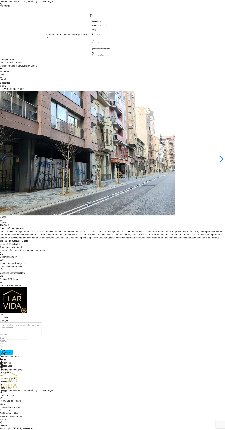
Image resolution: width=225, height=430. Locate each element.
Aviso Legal (5, 410)
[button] (89, 36)
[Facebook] (112, 359)
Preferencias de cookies (11, 416)
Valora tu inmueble (65, 35)
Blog (76, 35)
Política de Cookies (9, 413)
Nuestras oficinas (99, 55)
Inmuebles (51, 35)
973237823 (5, 6)
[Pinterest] (112, 364)
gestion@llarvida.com (101, 49)
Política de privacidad (10, 407)
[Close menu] (91, 15)
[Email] (112, 367)
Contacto (83, 35)
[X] (112, 361)
